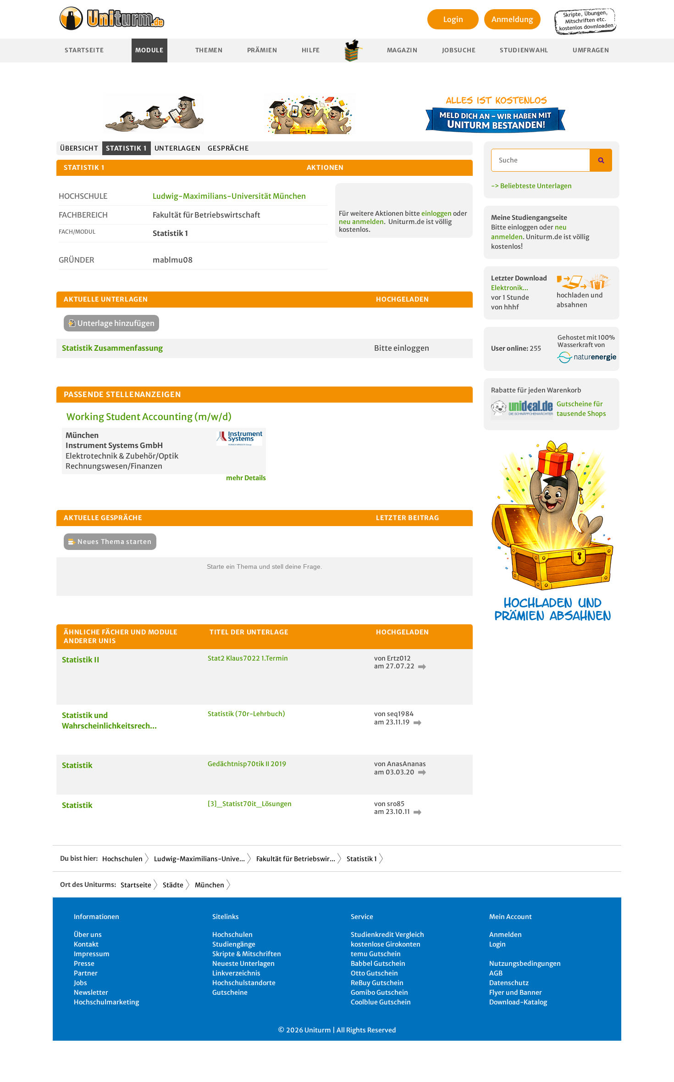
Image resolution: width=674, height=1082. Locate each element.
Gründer (76, 259)
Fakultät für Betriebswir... (295, 859)
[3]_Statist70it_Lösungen (250, 804)
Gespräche (228, 148)
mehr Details (246, 478)
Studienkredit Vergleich (387, 935)
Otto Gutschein (374, 973)
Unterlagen (178, 148)
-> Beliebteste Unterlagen (531, 186)
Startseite (84, 50)
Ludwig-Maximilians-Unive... (199, 859)
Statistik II (80, 659)
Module (149, 50)
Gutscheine (230, 992)
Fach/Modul (77, 231)
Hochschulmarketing (106, 1002)
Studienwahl (524, 50)
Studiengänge (233, 944)
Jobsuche (459, 50)
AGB (496, 973)
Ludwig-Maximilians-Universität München (229, 196)
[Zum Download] (421, 666)
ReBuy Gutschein (377, 983)
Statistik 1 (126, 148)
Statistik (77, 765)
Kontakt (86, 944)
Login (453, 19)
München (209, 885)
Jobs (80, 983)
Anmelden (505, 935)
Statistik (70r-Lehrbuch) (246, 714)
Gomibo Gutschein (379, 992)
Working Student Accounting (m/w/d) (149, 416)
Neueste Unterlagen (243, 963)
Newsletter (91, 992)
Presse (84, 963)
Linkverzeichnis (236, 973)
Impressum (92, 954)
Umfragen (591, 50)
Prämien (262, 50)
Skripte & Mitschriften (246, 954)
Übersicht (79, 148)
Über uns (88, 935)
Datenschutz (509, 983)
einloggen (436, 213)
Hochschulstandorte (244, 983)
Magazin (402, 50)
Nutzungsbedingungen (525, 963)
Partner (86, 973)
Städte (173, 885)
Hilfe (311, 50)
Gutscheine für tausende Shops (581, 409)
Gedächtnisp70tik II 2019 (247, 764)
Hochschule (83, 196)
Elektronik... (509, 288)
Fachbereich (83, 214)
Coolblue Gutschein (381, 1002)
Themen (209, 50)
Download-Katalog (518, 1002)
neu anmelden (361, 222)
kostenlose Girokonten (385, 944)
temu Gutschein (376, 954)
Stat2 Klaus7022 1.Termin (248, 658)
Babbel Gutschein (378, 963)
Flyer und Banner (515, 992)
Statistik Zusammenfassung (112, 348)
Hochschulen (122, 859)
